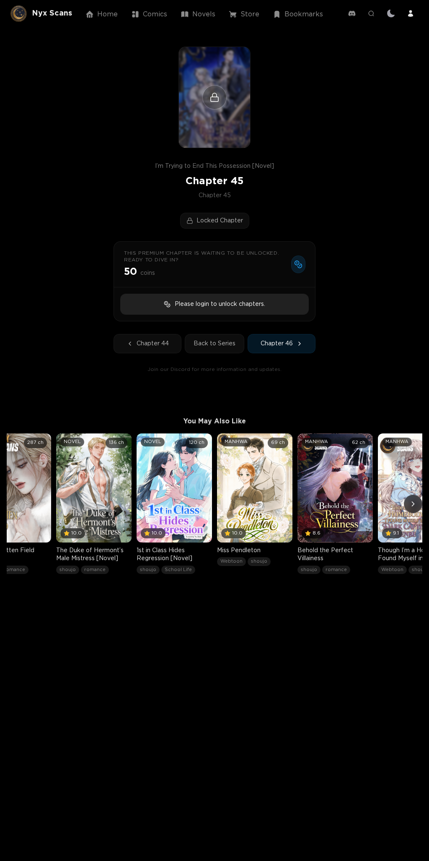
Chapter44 (153, 343)
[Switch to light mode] (390, 13)
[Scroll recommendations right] (413, 504)
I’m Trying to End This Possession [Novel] (214, 166)
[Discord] (352, 13)
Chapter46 (277, 343)
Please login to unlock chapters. (220, 304)
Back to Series (214, 343)
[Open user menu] (410, 13)
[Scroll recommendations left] (16, 504)
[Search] (371, 13)
